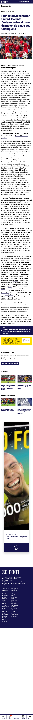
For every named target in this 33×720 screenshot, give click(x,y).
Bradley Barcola (4, 598)
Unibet (11, 202)
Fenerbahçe (14, 602)
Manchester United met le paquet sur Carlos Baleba (25, 377)
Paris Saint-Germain (14, 598)
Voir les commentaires (9, 363)
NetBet (15, 281)
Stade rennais (13, 612)
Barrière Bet (9, 295)
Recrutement (7, 585)
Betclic (3, 272)
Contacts (18, 577)
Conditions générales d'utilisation (13, 582)
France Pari (5, 293)
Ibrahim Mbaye (4, 612)
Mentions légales (9, 580)
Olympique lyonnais (14, 594)
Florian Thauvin (4, 604)
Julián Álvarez (4, 601)
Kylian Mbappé (4, 620)
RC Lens (13, 607)
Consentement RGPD (19, 583)
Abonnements (8, 577)
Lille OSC (14, 600)
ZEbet (6, 276)
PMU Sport (8, 264)
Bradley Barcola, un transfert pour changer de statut (8, 400)
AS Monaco (14, 614)
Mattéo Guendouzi (5, 594)
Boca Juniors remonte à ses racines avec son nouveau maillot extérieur (25, 401)
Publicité (6, 583)
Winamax (21, 266)
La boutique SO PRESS (10, 578)
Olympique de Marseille (14, 604)
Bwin (10, 287)
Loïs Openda (5, 618)
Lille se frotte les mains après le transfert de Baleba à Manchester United (8, 378)
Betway (10, 297)
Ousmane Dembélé (5, 615)
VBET (3, 289)
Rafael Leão (5, 607)
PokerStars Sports (14, 299)
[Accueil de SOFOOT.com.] (5, 2)
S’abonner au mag (23, 1)
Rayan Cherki (4, 609)
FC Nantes (14, 616)
